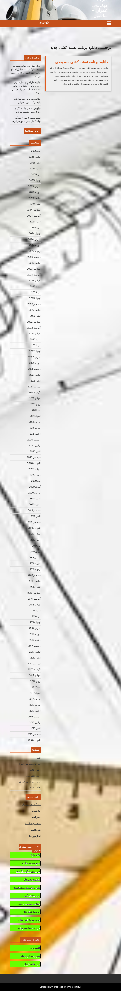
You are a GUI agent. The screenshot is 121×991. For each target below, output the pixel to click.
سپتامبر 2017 (34, 663)
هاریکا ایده (36, 829)
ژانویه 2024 (35, 251)
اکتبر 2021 (36, 380)
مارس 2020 (34, 492)
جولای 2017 (35, 675)
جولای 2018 (35, 604)
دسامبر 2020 (34, 439)
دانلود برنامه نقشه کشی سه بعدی (81, 62)
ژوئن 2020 (35, 475)
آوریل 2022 (35, 351)
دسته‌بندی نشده (33, 775)
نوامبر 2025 (35, 157)
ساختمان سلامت (33, 823)
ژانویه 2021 (35, 433)
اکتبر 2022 (35, 316)
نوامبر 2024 (34, 198)
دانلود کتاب (35, 769)
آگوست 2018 (34, 598)
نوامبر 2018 (35, 581)
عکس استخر (34, 787)
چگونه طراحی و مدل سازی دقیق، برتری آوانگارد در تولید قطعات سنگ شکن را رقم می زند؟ (26, 88)
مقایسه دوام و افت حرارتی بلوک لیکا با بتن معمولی (27, 100)
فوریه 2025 (35, 192)
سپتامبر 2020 (34, 457)
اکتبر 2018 (35, 587)
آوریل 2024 (35, 233)
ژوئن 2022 (35, 339)
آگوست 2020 (34, 463)
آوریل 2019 (35, 551)
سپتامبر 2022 (34, 322)
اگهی (38, 758)
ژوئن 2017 (35, 681)
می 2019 (36, 545)
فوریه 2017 (35, 705)
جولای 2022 (35, 333)
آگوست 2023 (34, 274)
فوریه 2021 (35, 428)
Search (29, 23)
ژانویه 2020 (35, 504)
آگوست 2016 (34, 740)
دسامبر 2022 (34, 304)
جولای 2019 (35, 534)
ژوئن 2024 (35, 221)
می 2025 (36, 174)
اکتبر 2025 (35, 162)
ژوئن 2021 (35, 404)
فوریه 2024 (35, 245)
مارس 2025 (34, 186)
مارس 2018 (35, 628)
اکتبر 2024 (35, 204)
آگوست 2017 (34, 669)
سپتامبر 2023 (34, 268)
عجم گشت (36, 817)
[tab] (109, 23)
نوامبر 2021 (35, 375)
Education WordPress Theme (56, 986)
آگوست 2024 (34, 215)
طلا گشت (36, 810)
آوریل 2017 (35, 693)
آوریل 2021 (35, 416)
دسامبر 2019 (34, 510)
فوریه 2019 (35, 563)
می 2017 (36, 687)
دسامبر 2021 (34, 369)
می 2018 (36, 616)
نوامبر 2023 (35, 263)
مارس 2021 (35, 422)
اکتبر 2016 (35, 728)
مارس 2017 (35, 699)
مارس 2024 (34, 239)
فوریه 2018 (35, 634)
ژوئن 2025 (35, 168)
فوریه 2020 (35, 498)
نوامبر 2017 (35, 651)
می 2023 (36, 292)
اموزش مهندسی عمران (29, 764)
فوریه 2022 (35, 363)
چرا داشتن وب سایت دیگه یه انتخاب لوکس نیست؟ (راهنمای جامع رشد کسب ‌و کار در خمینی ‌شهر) (25, 71)
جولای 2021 (35, 398)
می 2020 (36, 481)
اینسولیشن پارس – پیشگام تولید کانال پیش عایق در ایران (26, 119)
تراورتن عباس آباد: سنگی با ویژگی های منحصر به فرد (27, 110)
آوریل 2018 (35, 622)
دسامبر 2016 (34, 716)
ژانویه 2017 (35, 710)
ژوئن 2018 (35, 610)
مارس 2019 (35, 557)
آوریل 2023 (35, 298)
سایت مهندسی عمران (30, 781)
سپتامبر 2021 (34, 386)
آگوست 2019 (34, 528)
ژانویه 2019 (35, 569)
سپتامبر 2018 (34, 593)
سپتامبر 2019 (34, 522)
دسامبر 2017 (34, 646)
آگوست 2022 (34, 327)
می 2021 (36, 410)
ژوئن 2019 (35, 540)
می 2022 (36, 345)
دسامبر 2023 (34, 257)
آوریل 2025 (35, 180)
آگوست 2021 (34, 392)
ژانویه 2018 (35, 640)
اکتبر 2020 (35, 451)
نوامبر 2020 (35, 445)
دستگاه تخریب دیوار (31, 804)
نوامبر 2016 (35, 722)
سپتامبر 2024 (34, 210)
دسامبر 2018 (34, 575)
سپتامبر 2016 (34, 734)
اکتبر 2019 (36, 516)
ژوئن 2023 (35, 286)
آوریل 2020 (35, 487)
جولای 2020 (34, 469)
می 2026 (36, 151)
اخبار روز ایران (34, 836)
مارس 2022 (34, 357)
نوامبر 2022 (35, 310)
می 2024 (36, 227)
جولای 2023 (35, 280)
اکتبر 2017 (35, 657)
